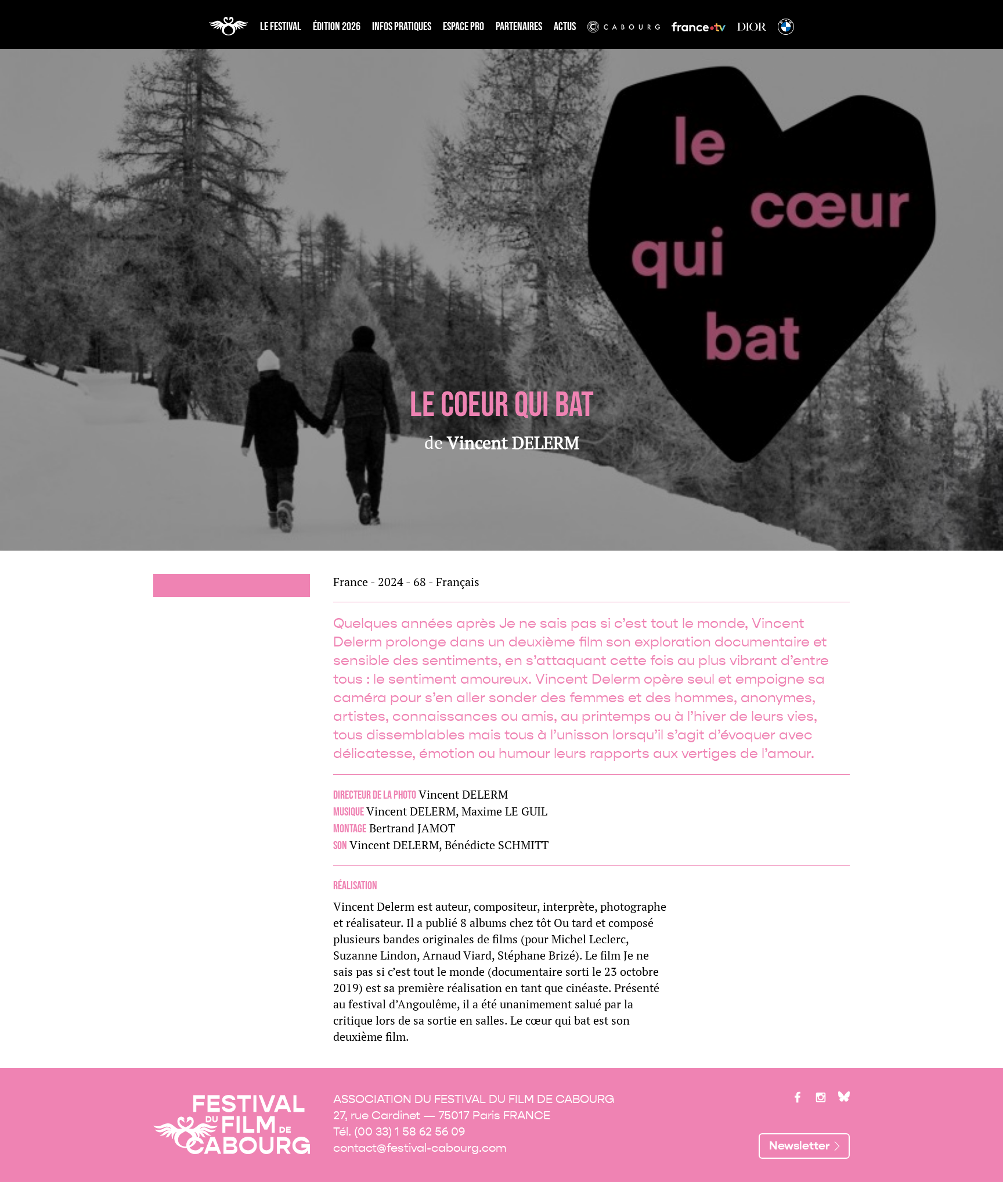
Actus (565, 27)
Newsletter (799, 1145)
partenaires (519, 27)
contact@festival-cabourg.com (420, 1148)
